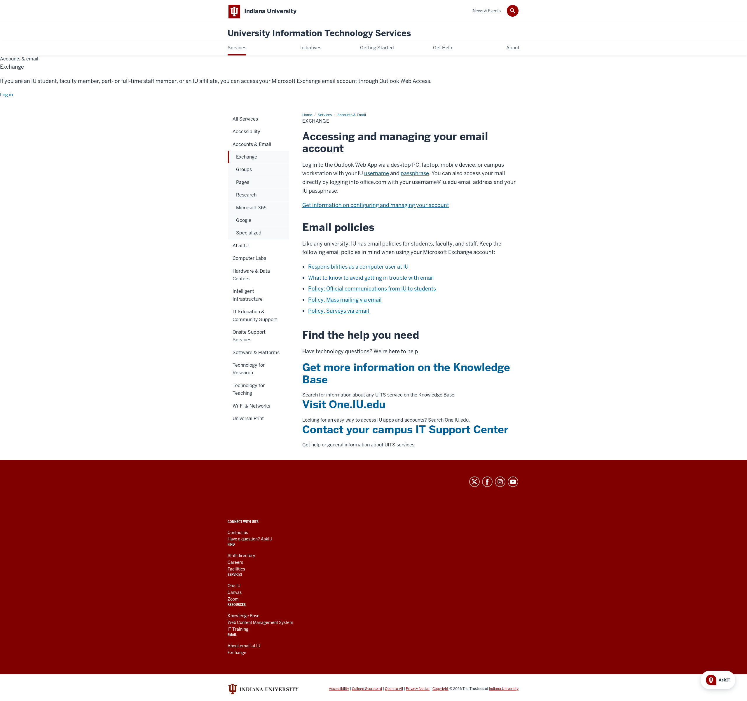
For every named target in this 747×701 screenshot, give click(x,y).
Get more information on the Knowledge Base (406, 373)
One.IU (234, 585)
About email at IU (244, 645)
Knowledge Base (243, 615)
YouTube (513, 481)
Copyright (440, 688)
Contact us (238, 532)
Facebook (487, 481)
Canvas (235, 592)
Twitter (474, 481)
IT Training (238, 629)
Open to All (394, 688)
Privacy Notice (418, 688)
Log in (6, 95)
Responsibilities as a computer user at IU (358, 266)
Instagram (500, 481)
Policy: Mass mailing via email (345, 299)
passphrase (415, 173)
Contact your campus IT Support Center (405, 429)
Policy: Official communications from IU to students (372, 288)
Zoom (233, 599)
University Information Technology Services (319, 33)
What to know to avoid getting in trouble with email (371, 277)
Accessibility (339, 688)
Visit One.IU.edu (343, 404)
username (376, 173)
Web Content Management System (260, 622)
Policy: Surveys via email (338, 310)
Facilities (236, 569)
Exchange (237, 652)
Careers (235, 562)
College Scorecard (367, 688)
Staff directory (241, 555)
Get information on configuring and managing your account (375, 205)
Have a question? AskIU (250, 539)
